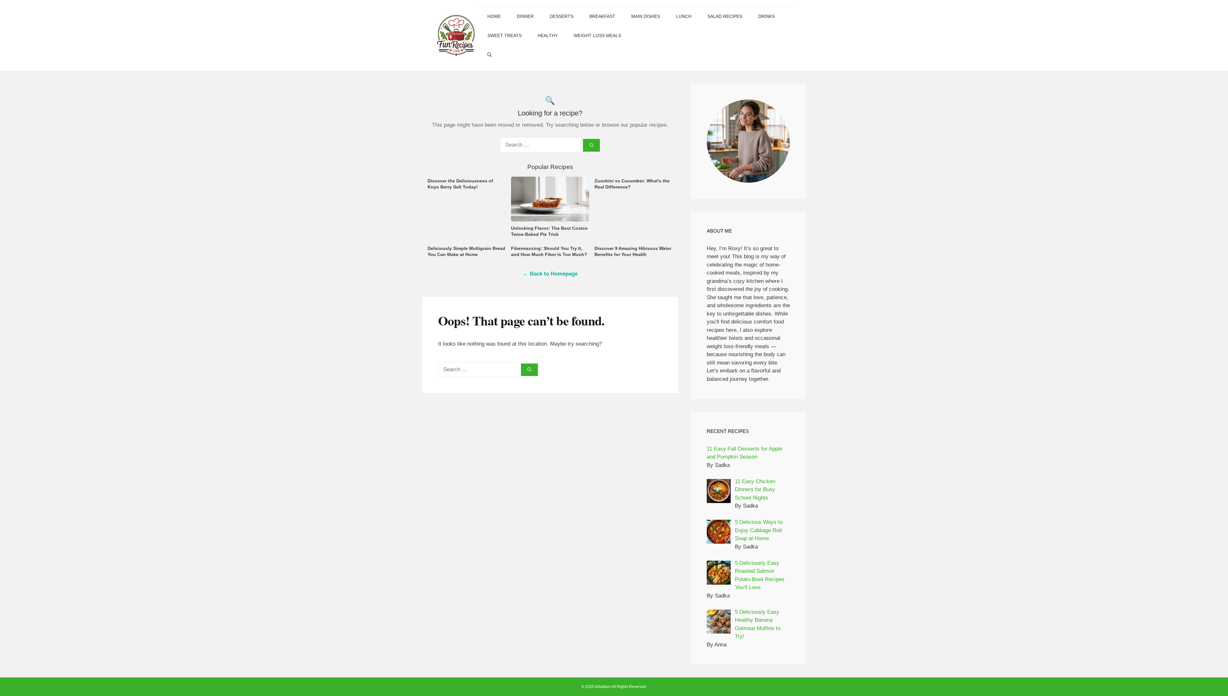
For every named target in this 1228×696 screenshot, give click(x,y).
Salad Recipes (724, 16)
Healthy (548, 35)
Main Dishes (645, 16)
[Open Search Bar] (489, 54)
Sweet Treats (504, 35)
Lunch (683, 16)
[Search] (591, 145)
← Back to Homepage (550, 274)
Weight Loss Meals (597, 35)
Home (494, 16)
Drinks (766, 16)
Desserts (561, 16)
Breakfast (602, 16)
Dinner (525, 16)
